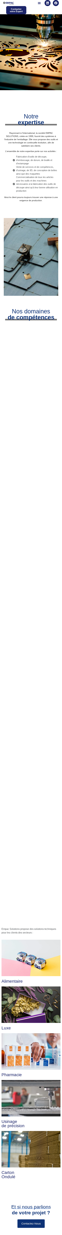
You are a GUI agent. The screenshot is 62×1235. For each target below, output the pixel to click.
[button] (39, 3)
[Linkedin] (48, 3)
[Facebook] (56, 3)
